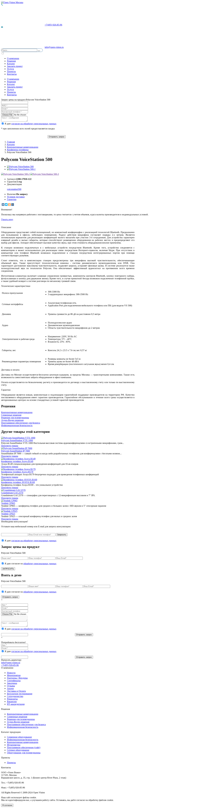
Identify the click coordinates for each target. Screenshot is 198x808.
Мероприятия (13, 675)
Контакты (12, 74)
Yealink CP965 (8, 503)
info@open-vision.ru (54, 47)
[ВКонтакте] (3, 204)
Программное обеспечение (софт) (23, 747)
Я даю (30, 123)
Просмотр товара (9, 445)
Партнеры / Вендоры (17, 678)
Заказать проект (15, 66)
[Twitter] (6, 204)
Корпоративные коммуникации (22, 147)
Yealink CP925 (8, 513)
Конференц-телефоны (18, 149)
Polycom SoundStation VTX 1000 (17, 440)
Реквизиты (12, 699)
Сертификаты (14, 680)
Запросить (61, 535)
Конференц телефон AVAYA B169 (18, 482)
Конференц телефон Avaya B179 (17, 472)
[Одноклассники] (9, 204)
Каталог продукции (11, 732)
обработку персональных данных (39, 563)
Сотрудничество (15, 696)
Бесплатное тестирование (19, 693)
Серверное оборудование (19, 737)
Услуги (10, 69)
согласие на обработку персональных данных (33, 123)
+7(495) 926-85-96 (53, 25)
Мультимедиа (13, 745)
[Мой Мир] (12, 204)
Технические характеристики (15, 286)
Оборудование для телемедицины (23, 752)
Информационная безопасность (22, 727)
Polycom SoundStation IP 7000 (15, 451)
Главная (11, 142)
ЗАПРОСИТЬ (8, 569)
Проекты (11, 71)
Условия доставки (16, 197)
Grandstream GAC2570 (12, 493)
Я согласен (7, 805)
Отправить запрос (57, 137)
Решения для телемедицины (21, 719)
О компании (13, 58)
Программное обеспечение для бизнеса (26, 724)
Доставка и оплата (10, 370)
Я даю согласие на (30, 563)
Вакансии (12, 701)
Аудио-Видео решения (18, 722)
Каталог (11, 63)
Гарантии (11, 199)
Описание (6, 227)
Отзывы (11, 686)
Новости (11, 672)
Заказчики (12, 683)
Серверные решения (17, 716)
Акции (10, 688)
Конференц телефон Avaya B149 (17, 461)
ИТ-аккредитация (15, 704)
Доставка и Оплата (16, 691)
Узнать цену (7, 219)
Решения (11, 61)
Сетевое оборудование (18, 750)
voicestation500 (14, 189)
